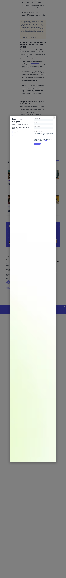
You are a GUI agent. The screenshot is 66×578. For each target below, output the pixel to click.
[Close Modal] (54, 117)
